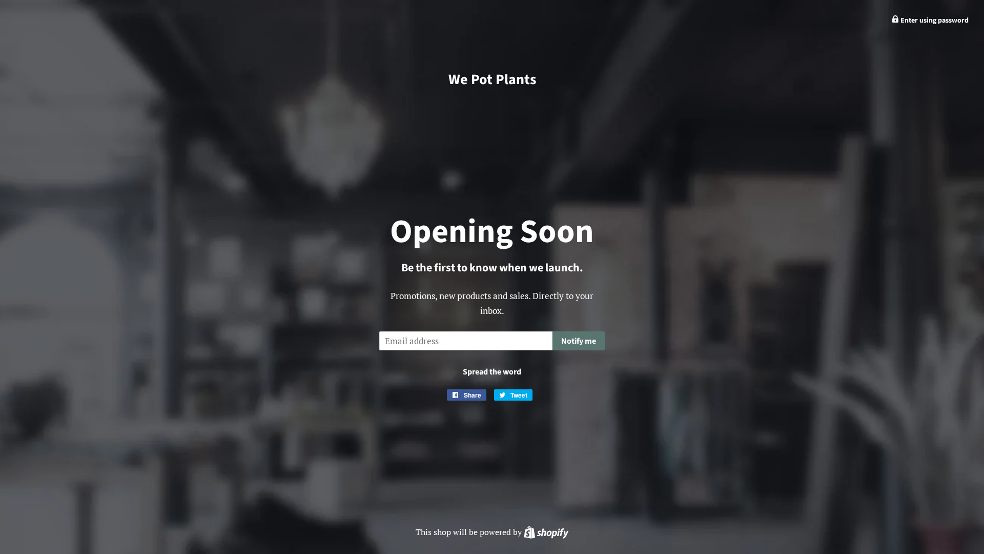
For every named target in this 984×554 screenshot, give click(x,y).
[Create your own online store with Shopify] (546, 532)
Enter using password (934, 20)
